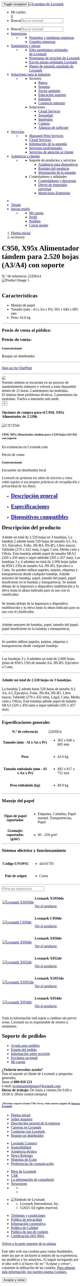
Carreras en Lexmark (26, 1127)
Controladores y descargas (57, 181)
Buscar (16, 20)
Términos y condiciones (28, 1215)
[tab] (45, 496)
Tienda (16, 205)
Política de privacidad (26, 1219)
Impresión (45, 119)
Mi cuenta (36, 213)
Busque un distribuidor (27, 1135)
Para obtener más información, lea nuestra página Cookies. (38, 1270)
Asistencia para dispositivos (58, 164)
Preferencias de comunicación (32, 1164)
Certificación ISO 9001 (27, 1236)
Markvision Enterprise (54, 193)
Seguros (44, 87)
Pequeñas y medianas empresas (51, 38)
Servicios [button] (17, 132)
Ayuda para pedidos (25, 1045)
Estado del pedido (24, 1050)
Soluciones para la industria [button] (30, 74)
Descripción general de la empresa (35, 1123)
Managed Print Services (46, 136)
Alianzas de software (53, 127)
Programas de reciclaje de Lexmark (54, 58)
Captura (44, 123)
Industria (44, 99)
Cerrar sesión (38, 225)
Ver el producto (46, 906)
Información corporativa (28, 1224)
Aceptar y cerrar (14, 1280)
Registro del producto (53, 168)
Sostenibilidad (21, 1147)
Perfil (33, 217)
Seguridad (45, 115)
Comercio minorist (51, 103)
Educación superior (52, 95)
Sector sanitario (49, 91)
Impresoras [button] (19, 33)
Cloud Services (49, 111)
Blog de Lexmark (23, 1171)
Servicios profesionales (45, 148)
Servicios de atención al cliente (51, 152)
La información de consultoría (32, 1180)
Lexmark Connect (24, 1143)
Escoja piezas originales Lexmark (53, 62)
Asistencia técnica (24, 1151)
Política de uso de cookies (29, 1232)
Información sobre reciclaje (30, 1054)
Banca (42, 83)
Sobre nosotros (21, 1119)
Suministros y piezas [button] (25, 46)
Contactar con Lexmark (28, 1131)
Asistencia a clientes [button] (25, 156)
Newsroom (19, 1184)
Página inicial (20, 233)
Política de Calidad (24, 1228)
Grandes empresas (42, 42)
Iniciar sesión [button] (20, 209)
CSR (14, 1175)
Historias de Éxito (24, 1160)
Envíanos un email (24, 1058)
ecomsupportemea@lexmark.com (37, 1086)
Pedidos (35, 221)
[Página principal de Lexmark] (46, 4)
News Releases (22, 1155)
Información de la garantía (48, 144)
